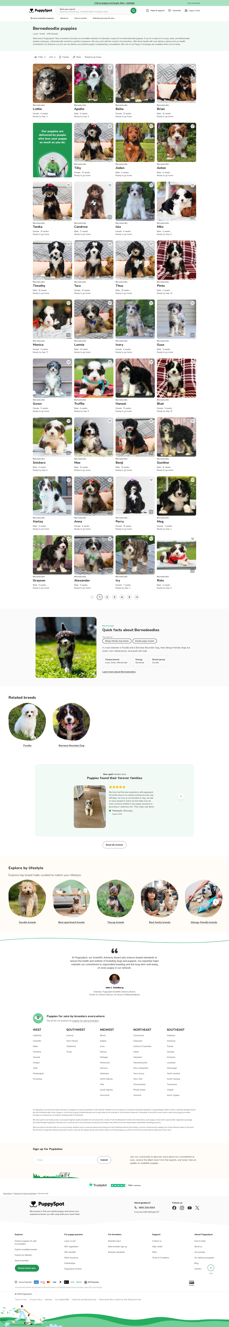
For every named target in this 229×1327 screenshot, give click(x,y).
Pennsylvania (139, 1084)
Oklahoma (71, 1046)
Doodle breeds (27, 922)
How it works (80, 18)
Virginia (170, 1089)
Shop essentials (22, 1260)
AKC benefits (70, 1252)
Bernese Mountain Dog (71, 745)
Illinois (103, 1035)
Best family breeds (159, 922)
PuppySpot (7, 1193)
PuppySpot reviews (73, 1269)
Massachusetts (140, 1062)
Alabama (171, 1035)
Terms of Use (21, 1299)
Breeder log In (114, 1241)
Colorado (37, 1040)
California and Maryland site (84, 1299)
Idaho (35, 1046)
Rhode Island (139, 1089)
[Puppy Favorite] (69, 67)
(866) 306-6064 (147, 1207)
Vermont (137, 1095)
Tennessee (172, 1084)
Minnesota (105, 1062)
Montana (37, 1051)
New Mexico (72, 1040)
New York (137, 1078)
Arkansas (171, 1040)
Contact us (156, 1241)
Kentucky (171, 1057)
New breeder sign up (117, 1246)
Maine (136, 1051)
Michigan (104, 1057)
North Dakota (106, 1078)
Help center (157, 1246)
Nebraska (104, 1073)
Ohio (102, 1084)
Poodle (27, 745)
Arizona (69, 1035)
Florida (170, 1046)
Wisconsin (104, 1095)
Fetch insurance (71, 1258)
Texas (69, 1051)
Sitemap (48, 1299)
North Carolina (173, 1073)
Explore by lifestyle (23, 1255)
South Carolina (173, 1078)
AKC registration (71, 1246)
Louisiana (171, 1062)
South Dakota (106, 1089)
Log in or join (70, 1241)
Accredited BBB (62, 1299)
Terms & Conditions (160, 1258)
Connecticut (138, 1035)
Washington (38, 1073)
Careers (197, 1269)
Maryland (137, 1057)
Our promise (199, 1252)
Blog (196, 1263)
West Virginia (173, 1095)
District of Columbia (142, 1046)
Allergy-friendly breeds (204, 922)
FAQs (154, 1252)
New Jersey (138, 1073)
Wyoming (37, 1078)
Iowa (102, 1046)
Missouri (104, 1068)
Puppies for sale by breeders (25, 1193)
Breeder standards (116, 1252)
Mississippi (172, 1068)
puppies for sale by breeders (85, 1020)
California (37, 1035)
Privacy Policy (36, 1299)
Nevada (36, 1057)
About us (64, 18)
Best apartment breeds (71, 922)
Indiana (103, 1040)
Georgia (170, 1051)
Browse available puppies (42, 18)
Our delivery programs (204, 1258)
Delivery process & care (103, 18)
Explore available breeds (26, 1249)
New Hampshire (140, 1068)
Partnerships (69, 1263)
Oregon (36, 1062)
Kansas (103, 1051)
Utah (35, 1068)
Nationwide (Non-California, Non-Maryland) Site (120, 1299)
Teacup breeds (115, 922)
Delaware (137, 1040)
